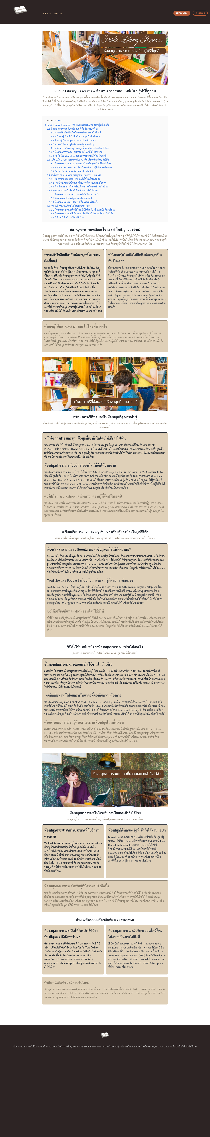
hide (60, 120)
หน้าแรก (47, 13)
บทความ (58, 13)
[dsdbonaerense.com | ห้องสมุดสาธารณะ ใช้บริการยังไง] (20, 12)
